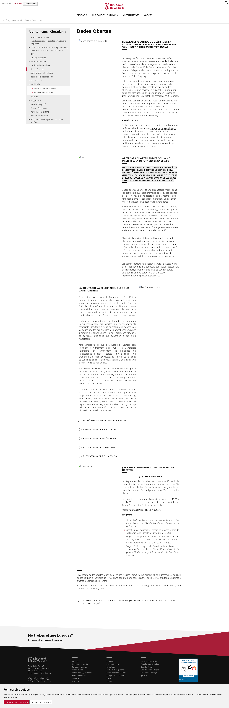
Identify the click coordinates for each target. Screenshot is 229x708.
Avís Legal (76, 661)
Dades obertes (38, 20)
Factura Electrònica (39, 108)
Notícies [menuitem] (148, 15)
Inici (3, 20)
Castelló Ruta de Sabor (150, 664)
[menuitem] (48, 37)
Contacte (75, 678)
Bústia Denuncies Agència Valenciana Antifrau (47, 121)
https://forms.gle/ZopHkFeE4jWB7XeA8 (141, 509)
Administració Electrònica (42, 73)
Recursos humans (38, 61)
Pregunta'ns (36, 100)
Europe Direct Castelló (115, 675)
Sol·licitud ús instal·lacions (44, 92)
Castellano (6, 4)
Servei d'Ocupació (38, 104)
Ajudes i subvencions (40, 37)
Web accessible (30, 4)
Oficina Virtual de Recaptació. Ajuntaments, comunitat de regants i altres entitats (49, 48)
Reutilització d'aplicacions (42, 76)
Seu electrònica (113, 664)
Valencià (18, 4)
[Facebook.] (30, 679)
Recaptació (111, 667)
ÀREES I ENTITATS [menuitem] (131, 15)
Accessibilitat (77, 670)
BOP (32, 54)
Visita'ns (34, 96)
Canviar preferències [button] (41, 702)
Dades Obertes (37, 69)
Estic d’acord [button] (11, 702)
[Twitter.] (36, 679)
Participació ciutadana (40, 65)
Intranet (110, 661)
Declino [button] (24, 702)
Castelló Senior (147, 667)
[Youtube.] (42, 679)
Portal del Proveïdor (39, 115)
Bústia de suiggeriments (82, 673)
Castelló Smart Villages (150, 670)
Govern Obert (36, 80)
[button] (226, 2)
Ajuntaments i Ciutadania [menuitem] (105, 15)
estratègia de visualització (163, 128)
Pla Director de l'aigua (149, 673)
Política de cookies (79, 667)
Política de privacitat (80, 664)
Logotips (75, 681)
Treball (109, 681)
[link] (115, 6)
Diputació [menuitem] (82, 15)
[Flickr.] (48, 679)
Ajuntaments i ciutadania (18, 20)
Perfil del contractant (40, 112)
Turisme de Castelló (149, 661)
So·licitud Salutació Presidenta (45, 88)
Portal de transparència (116, 670)
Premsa (109, 678)
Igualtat (144, 675)
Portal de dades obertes (116, 673)
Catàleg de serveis (38, 57)
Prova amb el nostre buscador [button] (45, 640)
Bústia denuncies (79, 675)
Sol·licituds (35, 84)
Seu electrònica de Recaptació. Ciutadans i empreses (49, 42)
